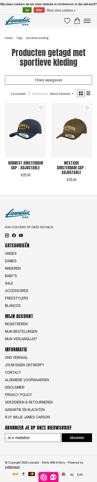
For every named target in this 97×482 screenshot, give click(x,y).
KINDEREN (13, 268)
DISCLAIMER (14, 387)
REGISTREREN (16, 324)
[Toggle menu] (87, 21)
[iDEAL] (15, 474)
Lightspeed (12, 467)
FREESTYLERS (16, 298)
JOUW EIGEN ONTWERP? (24, 365)
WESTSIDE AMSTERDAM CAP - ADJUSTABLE (71, 167)
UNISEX (11, 253)
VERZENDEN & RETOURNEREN (29, 402)
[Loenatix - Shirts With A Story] (17, 21)
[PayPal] (23, 474)
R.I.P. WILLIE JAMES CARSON (27, 417)
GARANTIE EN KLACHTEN (25, 409)
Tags (19, 38)
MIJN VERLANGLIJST (21, 338)
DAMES (10, 260)
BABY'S (11, 275)
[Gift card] (63, 474)
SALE (9, 283)
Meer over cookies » (61, 10)
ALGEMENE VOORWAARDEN (27, 379)
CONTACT (13, 372)
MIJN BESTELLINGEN (21, 331)
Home (9, 38)
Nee (39, 10)
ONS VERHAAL (16, 357)
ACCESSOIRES (16, 290)
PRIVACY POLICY (18, 394)
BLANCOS (13, 305)
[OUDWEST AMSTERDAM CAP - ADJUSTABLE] (25, 130)
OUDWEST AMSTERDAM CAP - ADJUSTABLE (25, 165)
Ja (27, 10)
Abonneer (77, 437)
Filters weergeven (48, 80)
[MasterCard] (31, 474)
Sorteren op (40, 93)
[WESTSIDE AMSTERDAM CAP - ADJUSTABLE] (71, 130)
